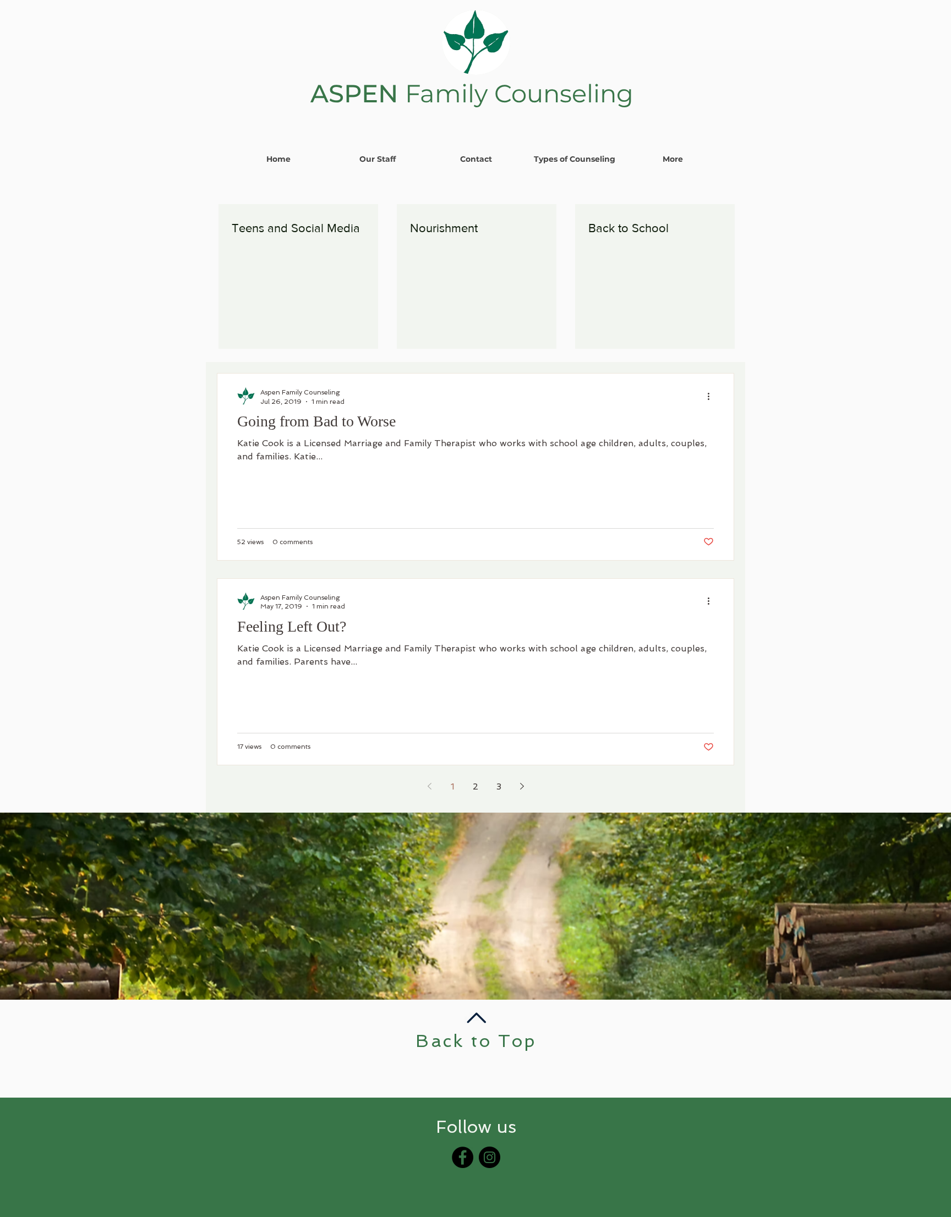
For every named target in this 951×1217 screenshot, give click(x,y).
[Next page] (522, 786)
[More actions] (712, 396)
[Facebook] (462, 1157)
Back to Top (476, 1040)
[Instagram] (489, 1157)
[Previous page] (429, 786)
